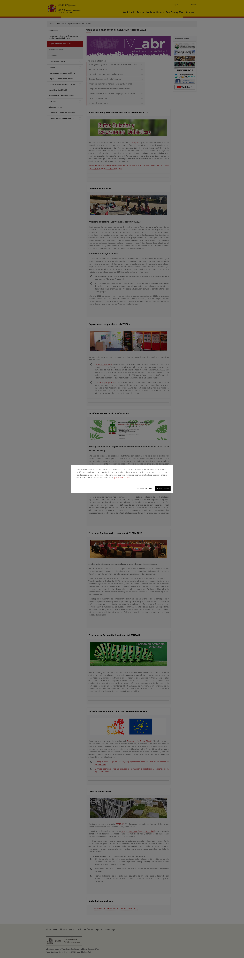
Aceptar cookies (163, 488)
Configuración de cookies (142, 488)
